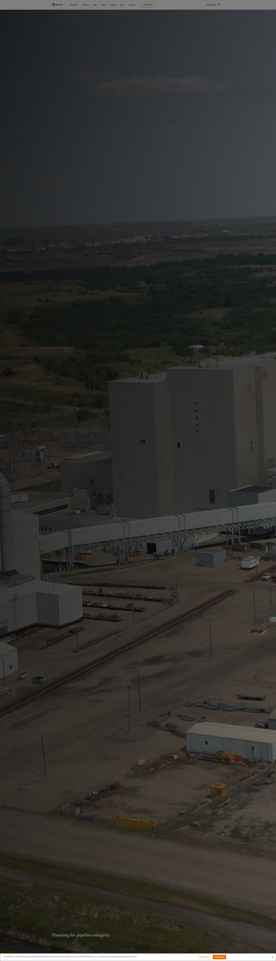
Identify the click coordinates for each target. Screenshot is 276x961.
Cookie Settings (204, 957)
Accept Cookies (219, 957)
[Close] (272, 957)
